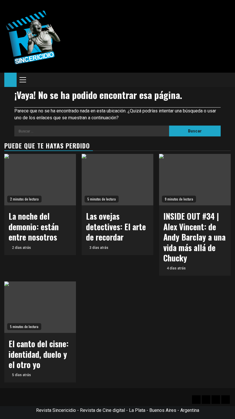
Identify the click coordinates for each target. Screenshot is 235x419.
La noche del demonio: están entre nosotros (34, 226)
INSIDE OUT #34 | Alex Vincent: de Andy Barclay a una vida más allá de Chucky (194, 237)
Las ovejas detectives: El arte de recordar (116, 226)
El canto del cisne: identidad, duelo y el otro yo (38, 354)
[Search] (226, 79)
